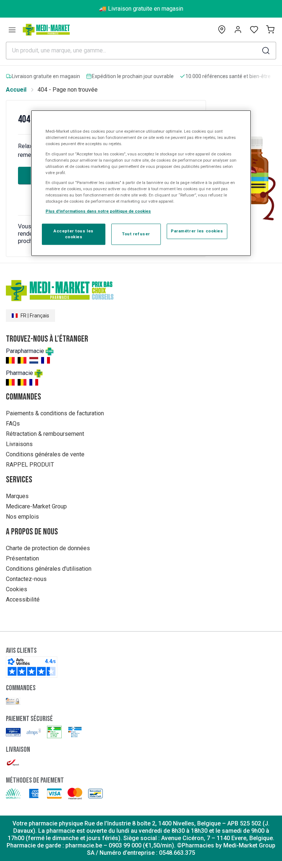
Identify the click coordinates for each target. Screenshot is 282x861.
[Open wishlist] (254, 30)
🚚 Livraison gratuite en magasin (141, 8)
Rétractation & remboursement (45, 433)
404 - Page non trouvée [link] (67, 89)
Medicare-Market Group (36, 506)
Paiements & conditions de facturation (55, 413)
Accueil (16, 89)
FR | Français (35, 316)
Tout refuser (136, 233)
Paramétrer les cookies (197, 230)
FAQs (13, 423)
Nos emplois (22, 516)
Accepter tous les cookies (74, 233)
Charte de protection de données (48, 548)
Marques (17, 496)
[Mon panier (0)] (270, 30)
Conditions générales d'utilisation (48, 568)
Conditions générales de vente (45, 454)
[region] (141, 183)
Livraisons (19, 444)
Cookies (16, 589)
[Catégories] (12, 29)
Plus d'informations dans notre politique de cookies (98, 211)
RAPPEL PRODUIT (30, 464)
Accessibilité (23, 599)
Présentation (22, 558)
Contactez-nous (26, 578)
